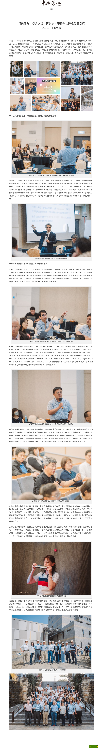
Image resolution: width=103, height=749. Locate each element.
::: (6, 16)
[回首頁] (51, 3)
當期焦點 (57, 28)
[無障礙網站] (93, 747)
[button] (51, 9)
